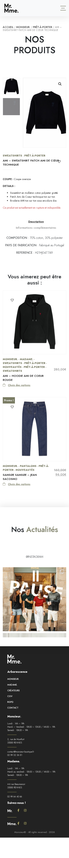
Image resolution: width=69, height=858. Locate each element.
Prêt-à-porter (42, 27)
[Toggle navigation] (63, 8)
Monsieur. (23, 27)
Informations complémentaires (36, 228)
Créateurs (13, 690)
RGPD (10, 702)
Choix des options (19, 385)
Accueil (8, 27)
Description (36, 222)
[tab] (36, 222)
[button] (60, 84)
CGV (9, 696)
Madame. (12, 684)
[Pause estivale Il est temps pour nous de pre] (34, 599)
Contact (12, 707)
